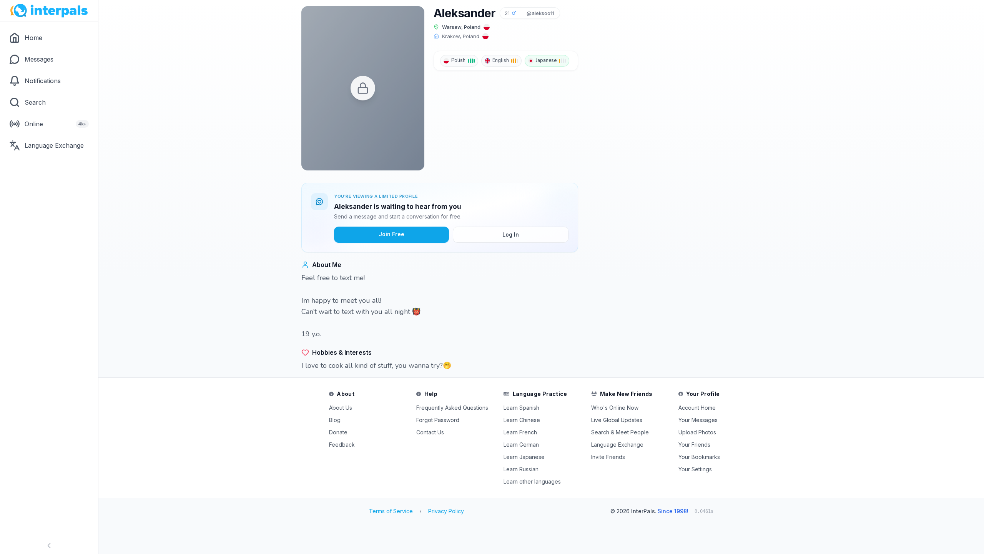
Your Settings (695, 469)
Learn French (520, 432)
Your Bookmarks (699, 457)
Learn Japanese (524, 457)
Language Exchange (617, 444)
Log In (510, 234)
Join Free (391, 234)
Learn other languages (532, 481)
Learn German (521, 444)
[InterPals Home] (49, 11)
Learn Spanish (521, 407)
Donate (338, 432)
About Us (340, 407)
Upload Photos (697, 432)
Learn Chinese (522, 420)
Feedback (342, 444)
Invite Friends (608, 457)
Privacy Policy (446, 511)
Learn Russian (521, 469)
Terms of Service (391, 511)
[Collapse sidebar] (49, 545)
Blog (335, 420)
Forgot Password (437, 420)
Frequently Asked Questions (452, 407)
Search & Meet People (620, 432)
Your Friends (694, 444)
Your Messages (698, 420)
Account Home (697, 407)
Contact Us (430, 432)
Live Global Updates (616, 420)
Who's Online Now (614, 407)
